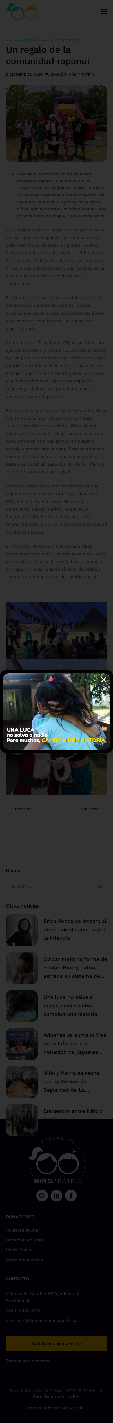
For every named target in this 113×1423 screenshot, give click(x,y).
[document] (56, 711)
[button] (103, 679)
